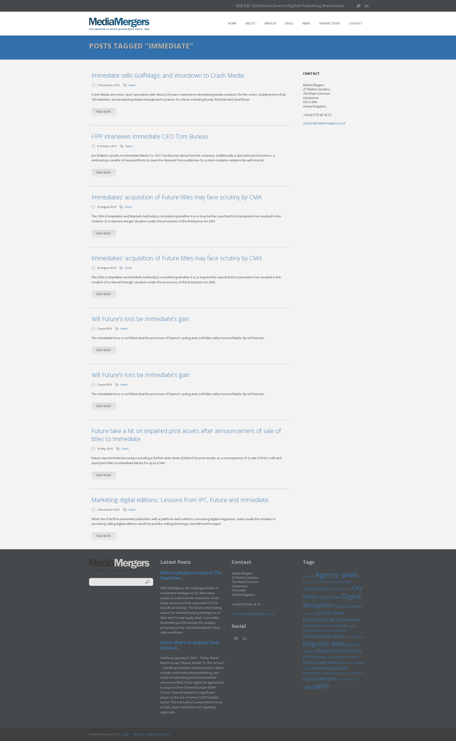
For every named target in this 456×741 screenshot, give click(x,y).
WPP (321, 686)
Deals (289, 23)
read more (103, 111)
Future (340, 625)
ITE (353, 637)
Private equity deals (330, 668)
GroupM (308, 631)
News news (327, 657)
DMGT (358, 606)
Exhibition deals (322, 619)
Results (328, 678)
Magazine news (333, 651)
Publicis (310, 679)
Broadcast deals (316, 588)
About (250, 23)
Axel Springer (342, 581)
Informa (339, 630)
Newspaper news (321, 662)
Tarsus (342, 679)
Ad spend (309, 576)
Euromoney (310, 613)
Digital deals (329, 597)
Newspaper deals (347, 657)
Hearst (328, 631)
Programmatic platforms (348, 673)
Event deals (332, 612)
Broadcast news (341, 589)
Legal (125, 734)
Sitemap (137, 734)
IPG (348, 637)
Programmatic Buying (317, 673)
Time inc (352, 679)
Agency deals (336, 574)
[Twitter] (358, 5)
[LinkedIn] (366, 5)
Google (351, 626)
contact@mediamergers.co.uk (324, 123)
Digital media (344, 606)
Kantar (359, 637)
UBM (308, 687)
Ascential (326, 581)
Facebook (326, 626)
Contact (355, 23)
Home (232, 23)
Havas (319, 631)
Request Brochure (158, 734)
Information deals (324, 636)
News (306, 23)
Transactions (329, 23)
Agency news (311, 581)
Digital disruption (332, 600)
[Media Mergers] (119, 24)
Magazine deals (324, 643)
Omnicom (347, 663)
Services (270, 23)
